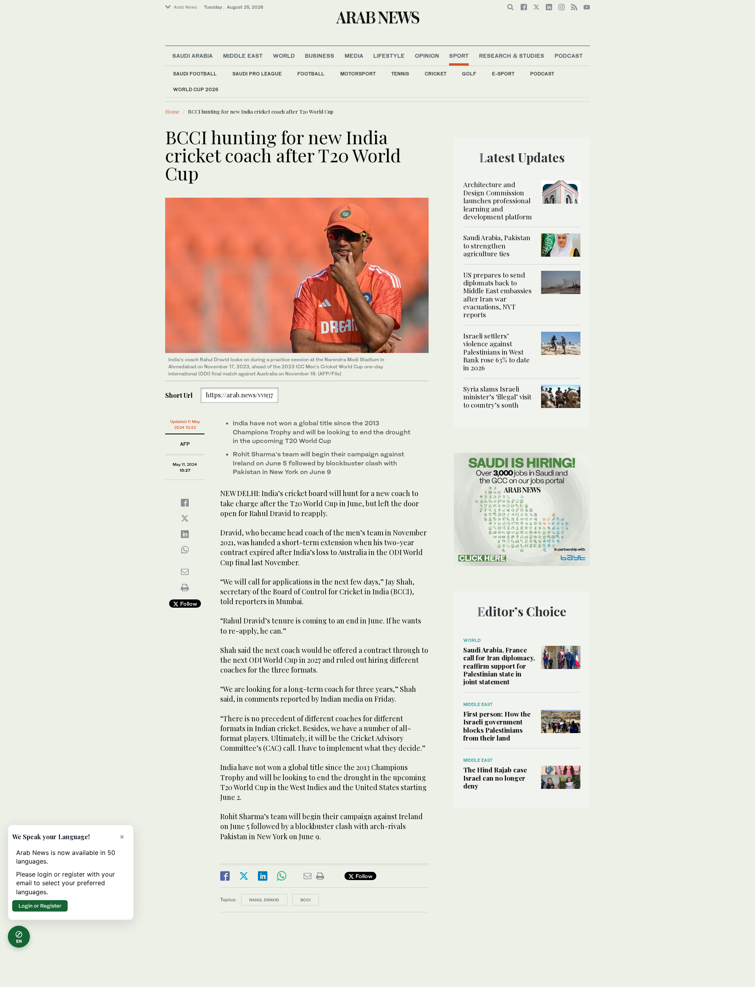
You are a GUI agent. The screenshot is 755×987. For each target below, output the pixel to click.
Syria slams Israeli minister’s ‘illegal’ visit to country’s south (497, 396)
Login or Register (39, 905)
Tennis (400, 74)
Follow (188, 603)
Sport (459, 55)
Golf (469, 74)
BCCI (305, 899)
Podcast (542, 74)
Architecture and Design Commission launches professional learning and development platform (497, 200)
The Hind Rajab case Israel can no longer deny (495, 777)
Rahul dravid (264, 899)
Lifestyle (389, 55)
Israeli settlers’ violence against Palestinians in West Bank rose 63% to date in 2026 (496, 351)
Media (353, 55)
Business (319, 55)
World (284, 55)
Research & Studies (511, 55)
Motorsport (358, 74)
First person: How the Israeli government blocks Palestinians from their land (496, 725)
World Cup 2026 (195, 89)
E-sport (503, 74)
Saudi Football (195, 74)
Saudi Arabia (192, 55)
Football (310, 74)
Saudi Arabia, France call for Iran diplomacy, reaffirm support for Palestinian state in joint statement (499, 665)
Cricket (435, 74)
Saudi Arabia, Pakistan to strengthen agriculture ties (496, 245)
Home (172, 111)
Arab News (185, 7)
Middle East (243, 55)
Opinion (427, 55)
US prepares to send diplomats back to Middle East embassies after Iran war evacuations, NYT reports (497, 294)
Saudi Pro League (257, 74)
